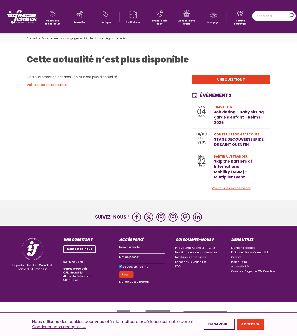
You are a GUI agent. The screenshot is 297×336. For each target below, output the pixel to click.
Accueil (32, 38)
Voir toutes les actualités (47, 84)
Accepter (250, 324)
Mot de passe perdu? (134, 281)
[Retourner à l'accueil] (21, 16)
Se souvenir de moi (136, 266)
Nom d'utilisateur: (131, 247)
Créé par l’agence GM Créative (253, 271)
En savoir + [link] (219, 324)
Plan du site (239, 262)
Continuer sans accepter (59, 326)
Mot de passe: (129, 257)
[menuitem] (52, 16)
